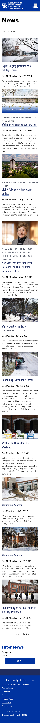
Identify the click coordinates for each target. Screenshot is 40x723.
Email (4, 695)
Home (4, 31)
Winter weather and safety (15, 326)
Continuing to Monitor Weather (17, 380)
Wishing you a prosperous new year (19, 124)
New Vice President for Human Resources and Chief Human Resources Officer (17, 267)
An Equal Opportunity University (15, 684)
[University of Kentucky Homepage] (20, 680)
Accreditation (7, 688)
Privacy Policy (8, 699)
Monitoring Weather (12, 505)
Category (6, 652)
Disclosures (7, 706)
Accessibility (7, 702)
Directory (6, 692)
